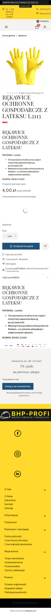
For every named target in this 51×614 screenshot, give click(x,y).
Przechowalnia (12, 566)
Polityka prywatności (15, 592)
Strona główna (8, 36)
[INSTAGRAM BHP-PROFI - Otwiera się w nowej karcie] (17, 453)
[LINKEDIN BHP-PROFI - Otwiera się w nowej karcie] (17, 474)
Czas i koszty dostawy (16, 540)
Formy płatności (13, 536)
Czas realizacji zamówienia (18, 544)
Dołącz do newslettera (17, 386)
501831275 (45, 9)
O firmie (9, 496)
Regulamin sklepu (14, 588)
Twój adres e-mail (10, 379)
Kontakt (9, 504)
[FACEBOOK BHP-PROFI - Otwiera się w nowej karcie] (17, 433)
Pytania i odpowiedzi (15, 584)
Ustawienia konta (14, 562)
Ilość (4, 230)
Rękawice (22, 36)
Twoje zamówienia (14, 558)
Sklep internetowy (22, 611)
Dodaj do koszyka (23, 246)
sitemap (9, 508)
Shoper (33, 602)
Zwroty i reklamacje (15, 570)
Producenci (11, 522)
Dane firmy (10, 500)
